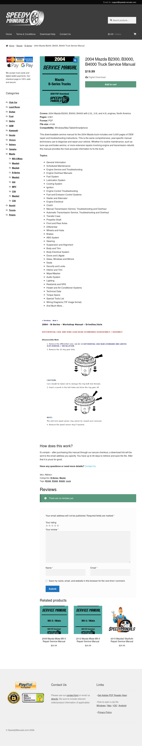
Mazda (19, 45)
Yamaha (12, 149)
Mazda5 (15, 163)
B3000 (55, 481)
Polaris (12, 214)
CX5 (14, 200)
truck (68, 481)
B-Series (28, 45)
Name (49, 567)
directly (54, 698)
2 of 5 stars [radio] (49, 526)
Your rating (51, 522)
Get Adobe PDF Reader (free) (112, 695)
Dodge (12, 111)
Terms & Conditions (26, 34)
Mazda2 (15, 177)
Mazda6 (15, 167)
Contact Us (65, 34)
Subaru (12, 144)
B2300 (48, 481)
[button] (75, 60)
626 (13, 182)
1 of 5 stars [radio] (47, 526)
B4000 (62, 481)
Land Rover (14, 107)
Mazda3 (15, 196)
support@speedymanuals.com (124, 2)
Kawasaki (13, 130)
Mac (109, 705)
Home (9, 34)
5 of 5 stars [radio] (58, 526)
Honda (12, 135)
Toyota (12, 210)
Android (122, 705)
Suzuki (12, 205)
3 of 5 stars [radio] (52, 526)
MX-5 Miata (17, 158)
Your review (52, 529)
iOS (115, 705)
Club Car (13, 102)
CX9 (14, 191)
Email (93, 567)
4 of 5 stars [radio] (55, 526)
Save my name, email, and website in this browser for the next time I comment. (87, 580)
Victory (12, 139)
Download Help (47, 34)
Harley (12, 121)
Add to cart (110, 84)
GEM (11, 125)
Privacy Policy (105, 712)
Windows (101, 705)
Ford (11, 116)
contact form (72, 695)
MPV (14, 186)
